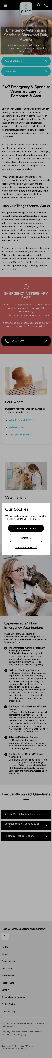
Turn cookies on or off (26, 547)
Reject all (26, 538)
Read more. (34, 519)
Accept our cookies (26, 528)
